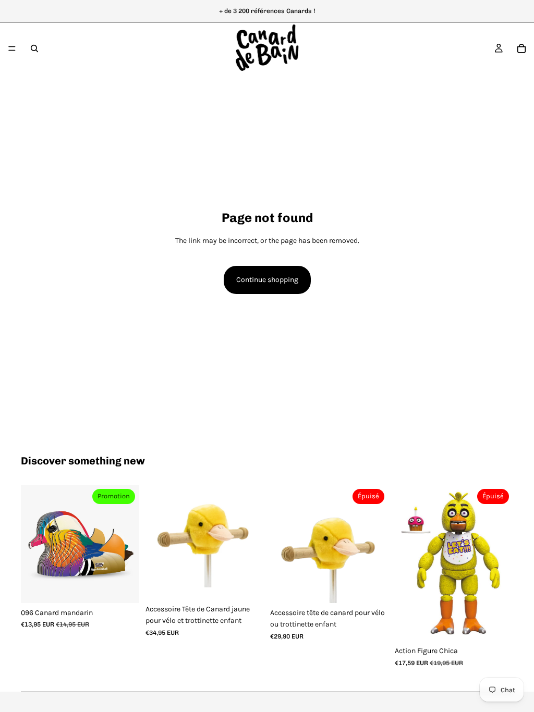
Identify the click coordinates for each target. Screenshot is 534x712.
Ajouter (131, 586)
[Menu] (12, 48)
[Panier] (521, 48)
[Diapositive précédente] (32, 544)
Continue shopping (267, 279)
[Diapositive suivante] (127, 544)
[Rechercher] (34, 48)
